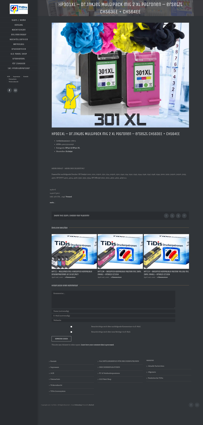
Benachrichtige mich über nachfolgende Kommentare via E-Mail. (116, 329)
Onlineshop (78, 408)
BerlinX (91, 408)
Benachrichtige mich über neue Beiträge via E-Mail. (111, 335)
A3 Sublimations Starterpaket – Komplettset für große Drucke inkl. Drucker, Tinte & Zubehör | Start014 (165, 274)
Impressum (54, 370)
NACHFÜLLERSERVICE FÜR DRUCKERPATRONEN (119, 364)
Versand (69, 197)
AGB (52, 376)
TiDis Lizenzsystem (57, 394)
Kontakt (53, 364)
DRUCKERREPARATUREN (109, 370)
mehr (52, 202)
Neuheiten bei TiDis (155, 381)
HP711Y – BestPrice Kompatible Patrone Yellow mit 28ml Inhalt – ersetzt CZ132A (120, 273)
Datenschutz (55, 382)
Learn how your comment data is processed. (97, 347)
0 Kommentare (70, 277)
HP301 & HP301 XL (72, 148)
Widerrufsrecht (56, 388)
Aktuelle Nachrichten (156, 369)
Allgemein (152, 375)
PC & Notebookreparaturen (109, 376)
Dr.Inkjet (69, 151)
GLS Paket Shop (105, 382)
